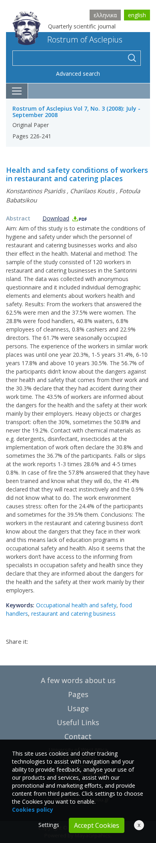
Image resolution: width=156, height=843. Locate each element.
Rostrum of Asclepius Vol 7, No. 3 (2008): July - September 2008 (76, 112)
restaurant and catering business (73, 613)
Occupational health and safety (76, 605)
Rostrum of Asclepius (84, 39)
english (137, 15)
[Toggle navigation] (17, 91)
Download (55, 218)
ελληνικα (105, 15)
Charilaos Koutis (92, 191)
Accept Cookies (96, 825)
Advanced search (78, 73)
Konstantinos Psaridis (35, 191)
